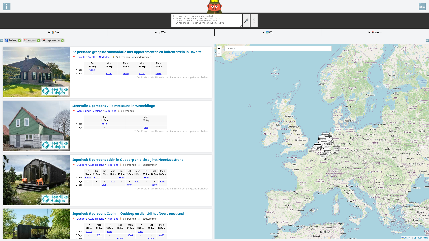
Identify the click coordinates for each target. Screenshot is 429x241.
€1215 (120, 238)
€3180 (109, 73)
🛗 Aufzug (13, 40)
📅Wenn (376, 32)
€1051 (88, 177)
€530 (121, 177)
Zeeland (97, 110)
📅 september (53, 40)
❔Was (162, 32)
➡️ (427, 40)
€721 (96, 177)
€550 (162, 181)
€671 (99, 235)
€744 (130, 235)
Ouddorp (82, 164)
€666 (161, 235)
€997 (129, 184)
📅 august (31, 40)
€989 (154, 184)
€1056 (105, 184)
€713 (146, 127)
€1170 (89, 231)
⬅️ (1, 40)
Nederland (105, 57)
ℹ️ (7, 6)
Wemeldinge (84, 110)
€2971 (92, 69)
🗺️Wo (269, 32)
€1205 (151, 238)
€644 (109, 231)
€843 (104, 123)
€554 (113, 181)
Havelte (81, 57)
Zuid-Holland (96, 164)
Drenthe (92, 57)
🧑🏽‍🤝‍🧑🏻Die (55, 32)
